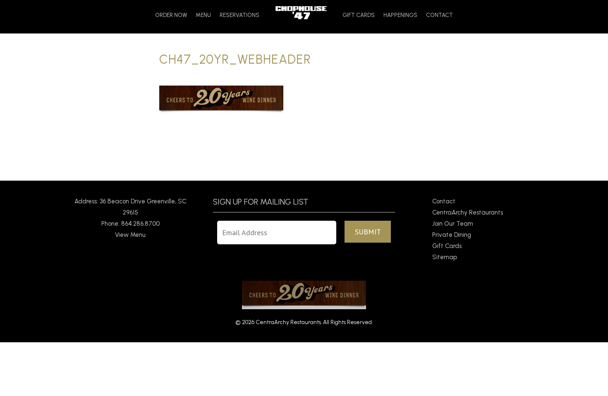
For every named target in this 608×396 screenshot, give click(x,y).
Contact (439, 15)
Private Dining (451, 235)
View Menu (130, 235)
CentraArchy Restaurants (467, 212)
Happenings (400, 15)
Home (300, 12)
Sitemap (444, 257)
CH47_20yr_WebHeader (235, 59)
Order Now (171, 15)
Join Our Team (452, 223)
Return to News (180, 159)
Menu (203, 15)
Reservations (239, 15)
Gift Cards (358, 15)
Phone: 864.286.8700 (130, 223)
